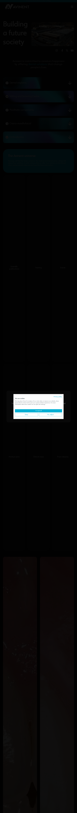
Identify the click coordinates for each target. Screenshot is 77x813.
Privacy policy (58, 396)
